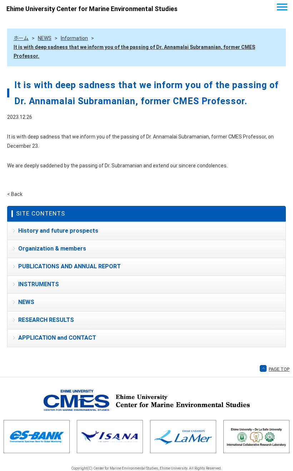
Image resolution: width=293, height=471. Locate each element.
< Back (15, 194)
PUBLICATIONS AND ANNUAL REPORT (69, 266)
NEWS (26, 302)
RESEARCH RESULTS (46, 319)
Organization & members (52, 248)
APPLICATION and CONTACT (57, 337)
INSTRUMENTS (38, 284)
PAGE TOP (279, 369)
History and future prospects (58, 230)
